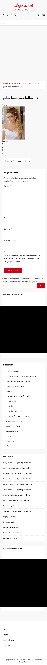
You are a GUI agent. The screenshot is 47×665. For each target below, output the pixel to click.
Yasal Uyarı (6, 645)
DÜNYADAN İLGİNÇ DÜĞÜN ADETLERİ (20, 396)
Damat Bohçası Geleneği (12, 533)
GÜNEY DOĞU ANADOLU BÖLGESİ (18, 416)
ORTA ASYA (10, 441)
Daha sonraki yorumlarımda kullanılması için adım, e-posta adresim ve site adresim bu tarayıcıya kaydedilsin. (22, 258)
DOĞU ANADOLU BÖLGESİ (15, 386)
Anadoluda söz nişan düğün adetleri (18, 381)
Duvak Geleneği (8, 522)
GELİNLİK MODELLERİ (14, 411)
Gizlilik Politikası (8, 640)
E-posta (8, 229)
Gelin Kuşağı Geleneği (10, 527)
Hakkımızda (7, 629)
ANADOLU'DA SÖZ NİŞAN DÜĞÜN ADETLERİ (22, 376)
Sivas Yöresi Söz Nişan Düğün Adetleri (16, 495)
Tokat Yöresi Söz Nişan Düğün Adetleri (17, 490)
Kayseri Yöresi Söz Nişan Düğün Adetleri (17, 484)
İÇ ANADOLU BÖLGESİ (14, 421)
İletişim (5, 635)
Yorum (7, 186)
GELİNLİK (9, 406)
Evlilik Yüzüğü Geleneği (11, 506)
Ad (6, 217)
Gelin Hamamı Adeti (10, 538)
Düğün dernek (23, 6)
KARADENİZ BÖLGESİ (13, 426)
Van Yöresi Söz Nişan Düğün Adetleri (16, 500)
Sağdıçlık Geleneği (9, 517)
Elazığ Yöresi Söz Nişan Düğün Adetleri (17, 463)
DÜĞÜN (9, 391)
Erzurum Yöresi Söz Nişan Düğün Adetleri (17, 473)
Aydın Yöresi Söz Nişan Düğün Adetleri (16, 468)
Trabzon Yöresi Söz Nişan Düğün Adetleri (17, 511)
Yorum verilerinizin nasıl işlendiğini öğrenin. (19, 281)
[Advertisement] (23, 52)
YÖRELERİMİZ (11, 446)
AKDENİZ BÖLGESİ (12, 371)
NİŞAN (8, 436)
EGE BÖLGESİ (11, 401)
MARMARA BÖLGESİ (13, 431)
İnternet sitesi (10, 240)
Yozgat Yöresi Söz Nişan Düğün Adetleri (17, 479)
